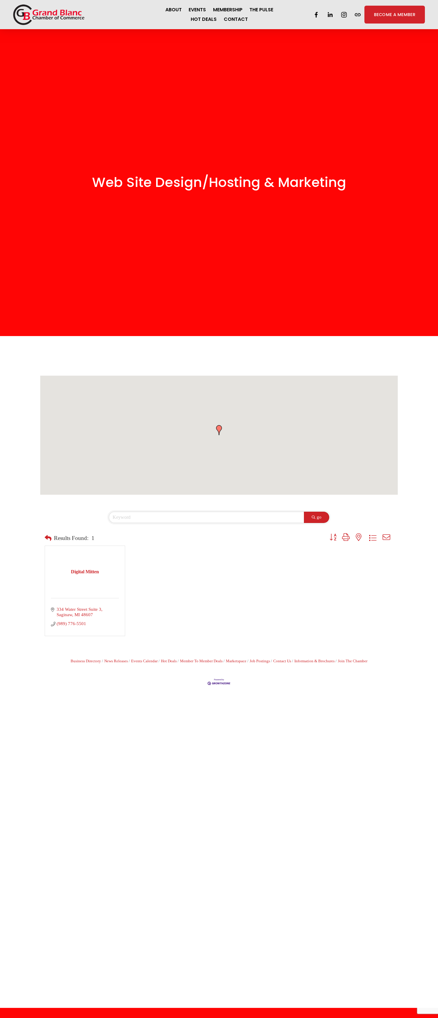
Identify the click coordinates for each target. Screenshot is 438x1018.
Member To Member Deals (201, 661)
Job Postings (260, 661)
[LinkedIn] (330, 14)
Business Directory (86, 661)
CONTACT (236, 19)
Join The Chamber (352, 661)
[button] (219, 430)
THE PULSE (261, 9)
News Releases (116, 661)
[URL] (357, 14)
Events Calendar (144, 661)
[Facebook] (316, 14)
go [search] (319, 517)
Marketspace (236, 661)
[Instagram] (344, 14)
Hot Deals (169, 661)
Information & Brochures (314, 661)
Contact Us (282, 661)
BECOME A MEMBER (394, 15)
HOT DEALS (204, 19)
